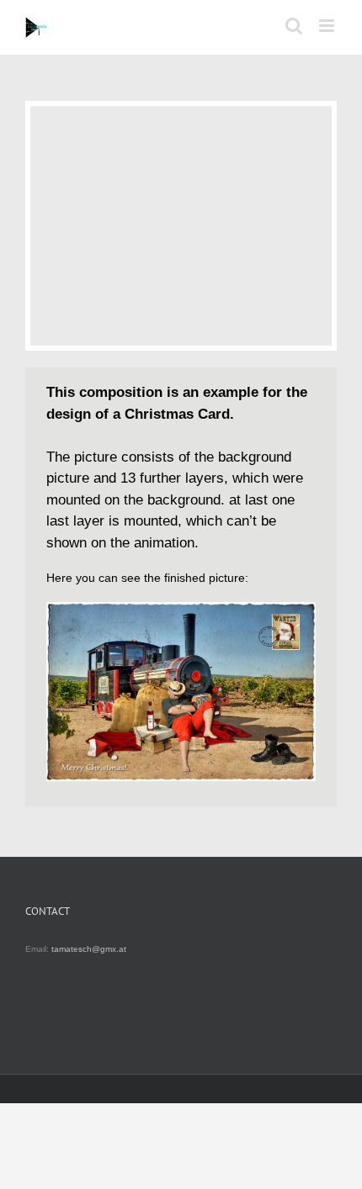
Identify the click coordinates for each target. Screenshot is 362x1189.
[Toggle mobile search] (293, 25)
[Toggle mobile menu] (328, 25)
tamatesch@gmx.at (88, 949)
